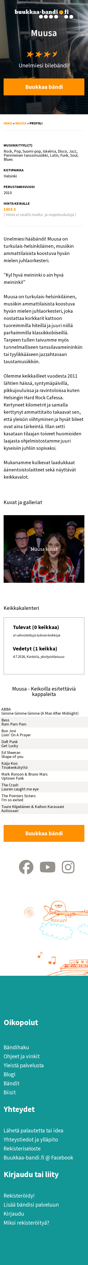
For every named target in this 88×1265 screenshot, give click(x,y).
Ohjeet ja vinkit (22, 1056)
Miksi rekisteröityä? (26, 1222)
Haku (8, 123)
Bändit (11, 1083)
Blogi (10, 1074)
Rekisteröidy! (19, 1195)
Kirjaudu (14, 1213)
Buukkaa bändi (44, 86)
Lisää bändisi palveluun (31, 1204)
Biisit (10, 1092)
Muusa (20, 123)
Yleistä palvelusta (24, 1065)
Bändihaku (16, 1047)
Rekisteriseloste (22, 1148)
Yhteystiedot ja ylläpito (31, 1139)
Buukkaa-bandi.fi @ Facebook (38, 1157)
